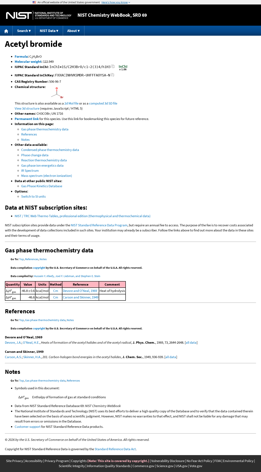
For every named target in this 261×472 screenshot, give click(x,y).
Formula (21, 56)
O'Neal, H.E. (31, 342)
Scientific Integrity (72, 466)
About (72, 30)
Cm (55, 290)
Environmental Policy (238, 461)
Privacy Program (57, 461)
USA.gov (182, 466)
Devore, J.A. (13, 342)
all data (191, 342)
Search (22, 30)
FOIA (217, 461)
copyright (39, 268)
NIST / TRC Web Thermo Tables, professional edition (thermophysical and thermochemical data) (82, 216)
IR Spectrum (30, 170)
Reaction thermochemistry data (44, 160)
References (29, 134)
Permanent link (27, 119)
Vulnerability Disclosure (168, 461)
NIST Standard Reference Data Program (99, 225)
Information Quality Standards (108, 466)
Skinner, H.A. (32, 357)
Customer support (28, 426)
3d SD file (110, 103)
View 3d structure (27, 108)
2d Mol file (71, 103)
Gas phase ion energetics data (42, 165)
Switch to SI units (33, 196)
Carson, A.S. (13, 357)
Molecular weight (28, 61)
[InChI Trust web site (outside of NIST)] (123, 70)
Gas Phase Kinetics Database (41, 186)
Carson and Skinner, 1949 (80, 297)
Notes (25, 139)
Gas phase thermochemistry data (45, 129)
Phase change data (35, 155)
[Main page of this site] (6, 31)
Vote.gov (196, 466)
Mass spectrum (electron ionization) (46, 175)
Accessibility (34, 461)
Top (21, 259)
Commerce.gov (143, 466)
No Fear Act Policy (199, 461)
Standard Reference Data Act (115, 449)
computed (96, 103)
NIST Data (47, 30)
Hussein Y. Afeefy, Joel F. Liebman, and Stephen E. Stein (67, 276)
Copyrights (79, 461)
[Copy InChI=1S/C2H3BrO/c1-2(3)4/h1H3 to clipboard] (113, 67)
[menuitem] (6, 31)
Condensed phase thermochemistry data (50, 149)
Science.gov (165, 466)
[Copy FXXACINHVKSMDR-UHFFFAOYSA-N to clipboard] (112, 76)
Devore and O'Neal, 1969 (80, 290)
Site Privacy (14, 461)
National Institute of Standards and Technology (38, 15)
